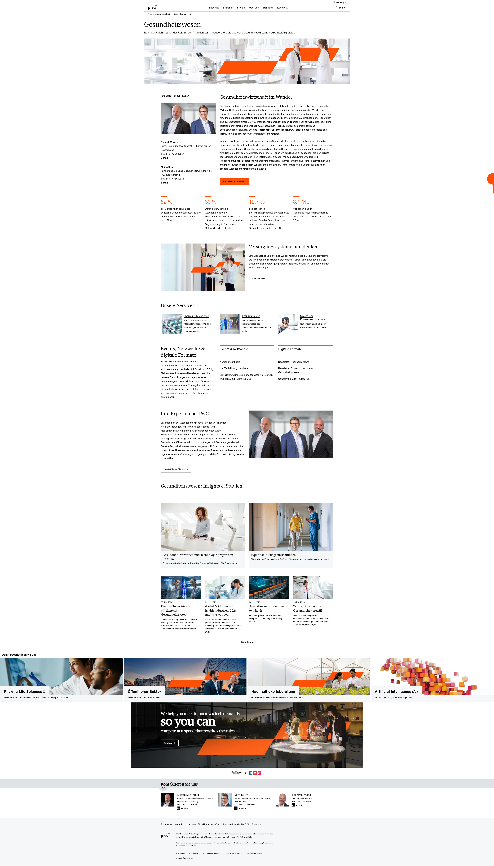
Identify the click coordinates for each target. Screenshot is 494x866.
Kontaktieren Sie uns (233, 181)
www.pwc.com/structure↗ (225, 837)
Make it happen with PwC (159, 14)
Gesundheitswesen (182, 14)
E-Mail (164, 157)
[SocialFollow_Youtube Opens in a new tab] (255, 773)
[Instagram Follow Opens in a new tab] (259, 773)
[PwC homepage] (152, 6)
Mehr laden (247, 642)
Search (342, 7)
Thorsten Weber (301, 795)
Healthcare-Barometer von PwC (276, 129)
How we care (258, 278)
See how (168, 743)
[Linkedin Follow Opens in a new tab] (250, 773)
